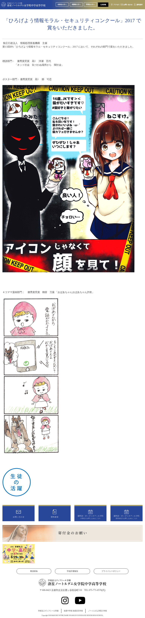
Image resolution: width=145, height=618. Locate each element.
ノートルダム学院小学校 (97, 611)
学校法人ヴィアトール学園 (48, 611)
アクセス (116, 4)
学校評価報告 (72, 571)
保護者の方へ (76, 4)
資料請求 (140, 4)
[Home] (23, 5)
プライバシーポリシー (111, 571)
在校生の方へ (62, 4)
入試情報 (103, 4)
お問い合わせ (128, 4)
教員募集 (34, 571)
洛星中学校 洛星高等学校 (73, 611)
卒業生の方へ (90, 4)
